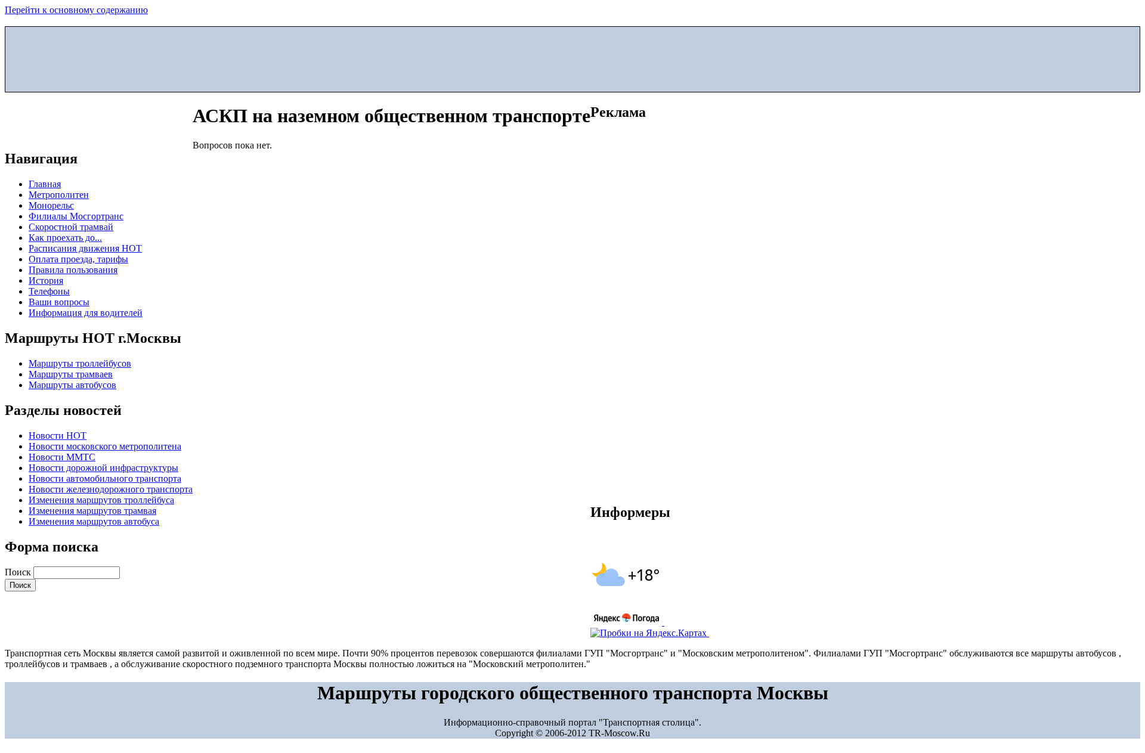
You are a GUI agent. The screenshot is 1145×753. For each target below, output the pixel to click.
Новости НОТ (57, 435)
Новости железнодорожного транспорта (111, 489)
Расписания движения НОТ (85, 248)
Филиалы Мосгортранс (76, 216)
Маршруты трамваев (71, 374)
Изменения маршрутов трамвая (92, 511)
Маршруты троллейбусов (80, 363)
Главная (45, 184)
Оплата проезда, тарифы (78, 259)
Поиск (19, 572)
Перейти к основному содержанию (76, 10)
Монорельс (51, 205)
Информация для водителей (86, 313)
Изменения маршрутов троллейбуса (101, 500)
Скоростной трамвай (71, 227)
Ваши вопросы (59, 302)
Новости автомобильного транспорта (105, 478)
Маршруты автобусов (72, 385)
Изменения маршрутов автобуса (94, 521)
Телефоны (49, 291)
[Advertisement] (572, 56)
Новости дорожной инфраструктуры (103, 468)
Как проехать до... (65, 238)
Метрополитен (59, 195)
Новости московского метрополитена (105, 446)
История (46, 280)
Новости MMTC (62, 457)
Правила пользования (73, 270)
